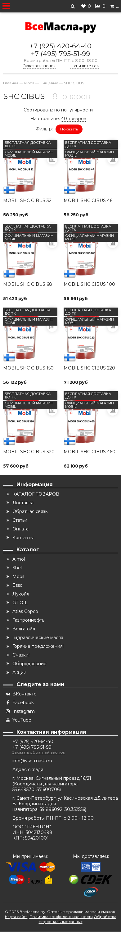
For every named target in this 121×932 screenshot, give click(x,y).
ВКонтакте (24, 694)
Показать (69, 129)
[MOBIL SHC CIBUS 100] (91, 251)
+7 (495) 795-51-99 (60, 54)
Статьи (19, 520)
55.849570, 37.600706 (36, 789)
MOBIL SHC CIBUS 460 (89, 451)
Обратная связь (29, 511)
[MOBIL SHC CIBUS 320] (30, 418)
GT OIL (20, 602)
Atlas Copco (25, 611)
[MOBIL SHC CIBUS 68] (30, 251)
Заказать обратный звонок (38, 752)
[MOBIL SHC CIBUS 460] (91, 418)
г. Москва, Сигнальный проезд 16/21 (51, 778)
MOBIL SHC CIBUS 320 (29, 451)
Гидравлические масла (37, 637)
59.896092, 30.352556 (62, 809)
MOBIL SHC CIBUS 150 (28, 368)
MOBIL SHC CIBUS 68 (27, 284)
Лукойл (20, 594)
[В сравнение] (52, 159)
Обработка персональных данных (77, 919)
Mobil (18, 576)
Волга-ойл (23, 629)
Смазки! (20, 655)
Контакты (23, 537)
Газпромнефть (28, 620)
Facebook (23, 702)
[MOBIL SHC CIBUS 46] (91, 167)
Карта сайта (16, 916)
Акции (19, 672)
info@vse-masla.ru (32, 761)
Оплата (20, 529)
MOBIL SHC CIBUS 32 (27, 200)
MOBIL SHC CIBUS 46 (88, 200)
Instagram (23, 711)
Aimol (18, 559)
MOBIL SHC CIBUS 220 (89, 368)
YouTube (21, 720)
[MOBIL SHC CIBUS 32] (30, 167)
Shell (17, 568)
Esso (17, 585)
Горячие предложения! (38, 646)
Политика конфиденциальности (61, 916)
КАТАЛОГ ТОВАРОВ (35, 494)
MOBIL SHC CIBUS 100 (89, 284)
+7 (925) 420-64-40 (61, 46)
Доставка (23, 503)
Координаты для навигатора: (46, 784)
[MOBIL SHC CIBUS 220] (91, 335)
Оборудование (29, 663)
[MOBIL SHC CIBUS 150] (30, 335)
